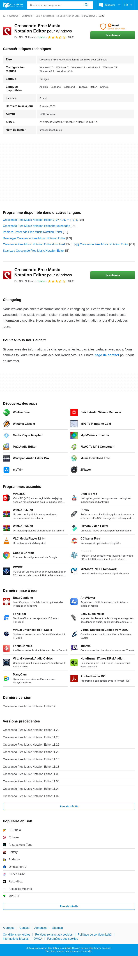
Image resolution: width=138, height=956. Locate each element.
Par (24, 37)
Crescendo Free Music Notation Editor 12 (29, 706)
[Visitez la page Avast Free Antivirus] (112, 26)
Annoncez (40, 927)
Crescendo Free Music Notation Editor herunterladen (36, 225)
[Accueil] (4, 16)
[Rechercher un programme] (86, 5)
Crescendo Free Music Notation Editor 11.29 (31, 729)
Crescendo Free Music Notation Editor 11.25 (31, 744)
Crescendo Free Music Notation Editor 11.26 (31, 737)
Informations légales (16, 938)
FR (126, 4)
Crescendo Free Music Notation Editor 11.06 (31, 781)
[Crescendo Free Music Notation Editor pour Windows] (7, 31)
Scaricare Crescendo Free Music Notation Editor (34, 250)
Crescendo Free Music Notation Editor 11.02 (31, 796)
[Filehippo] (13, 5)
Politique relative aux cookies (54, 934)
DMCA (38, 938)
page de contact (107, 355)
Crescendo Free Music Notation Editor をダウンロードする (40, 219)
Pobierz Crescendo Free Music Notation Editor (32, 232)
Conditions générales (16, 934)
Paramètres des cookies (62, 938)
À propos (8, 927)
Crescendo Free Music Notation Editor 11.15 (31, 759)
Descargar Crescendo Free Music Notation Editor (34, 238)
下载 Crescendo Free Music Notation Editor (100, 244)
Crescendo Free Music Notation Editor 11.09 (31, 774)
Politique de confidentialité (94, 934)
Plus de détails (69, 806)
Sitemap (57, 927)
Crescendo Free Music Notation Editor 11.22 (31, 752)
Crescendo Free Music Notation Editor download (34, 244)
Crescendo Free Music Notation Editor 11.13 (31, 766)
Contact (24, 927)
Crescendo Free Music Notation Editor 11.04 (31, 788)
